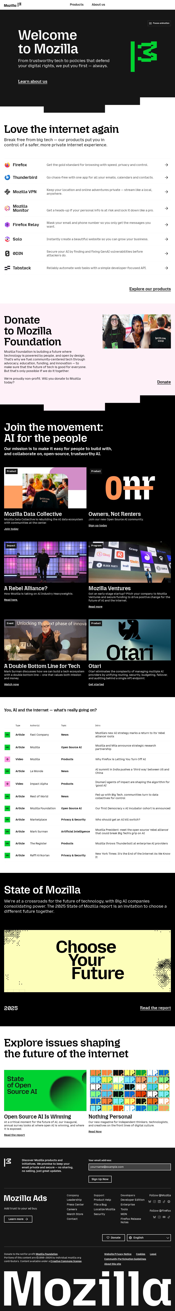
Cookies (140, 1254)
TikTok (164, 1202)
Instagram (154, 1202)
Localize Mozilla (104, 1209)
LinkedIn (159, 1202)
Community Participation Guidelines (125, 1259)
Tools (124, 1209)
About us (98, 4)
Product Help (102, 1199)
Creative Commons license (66, 1261)
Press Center (75, 1204)
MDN (124, 1214)
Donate (164, 381)
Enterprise (128, 1204)
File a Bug (100, 1204)
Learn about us (32, 81)
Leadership (74, 1199)
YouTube (164, 1217)
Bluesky (150, 1202)
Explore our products (150, 288)
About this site (112, 1264)
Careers (72, 1209)
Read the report (155, 1007)
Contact (72, 1218)
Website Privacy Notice (117, 1254)
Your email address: (100, 1160)
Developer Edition (133, 1199)
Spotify (169, 1202)
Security (99, 1214)
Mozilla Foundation (47, 1254)
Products (77, 4)
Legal (153, 1254)
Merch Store (75, 1214)
